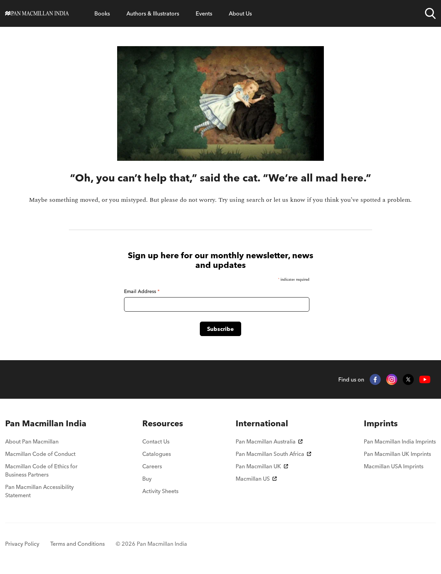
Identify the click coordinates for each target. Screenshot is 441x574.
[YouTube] (424, 380)
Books (102, 13)
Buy (147, 478)
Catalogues (156, 453)
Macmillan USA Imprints (393, 466)
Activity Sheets (160, 491)
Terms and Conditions (77, 543)
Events (204, 13)
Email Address (142, 291)
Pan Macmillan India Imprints (400, 441)
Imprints (381, 423)
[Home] (37, 13)
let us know (289, 200)
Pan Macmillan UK (258, 466)
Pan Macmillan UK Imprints (397, 453)
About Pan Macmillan (32, 441)
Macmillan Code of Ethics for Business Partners (41, 470)
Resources (162, 423)
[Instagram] (391, 379)
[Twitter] (408, 379)
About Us (240, 13)
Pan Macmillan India (45, 423)
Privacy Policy (22, 543)
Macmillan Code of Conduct (40, 453)
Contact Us (156, 441)
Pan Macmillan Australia (266, 441)
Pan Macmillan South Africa (270, 453)
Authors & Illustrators (152, 13)
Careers (152, 466)
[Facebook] (375, 379)
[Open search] (430, 13)
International (262, 423)
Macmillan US (253, 478)
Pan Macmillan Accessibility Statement (39, 491)
